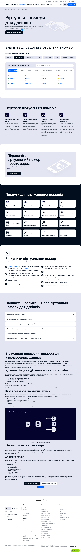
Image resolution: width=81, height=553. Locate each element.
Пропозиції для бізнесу (28, 529)
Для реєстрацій (62, 519)
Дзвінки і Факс (48, 57)
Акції (61, 1)
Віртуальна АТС (36, 4)
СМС (39, 57)
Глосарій (25, 515)
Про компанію (26, 520)
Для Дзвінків (18, 57)
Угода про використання (17, 545)
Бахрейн (45, 83)
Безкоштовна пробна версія (29, 533)
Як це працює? (72, 1)
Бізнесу (51, 4)
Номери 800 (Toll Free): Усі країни (30, 538)
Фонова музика (44, 531)
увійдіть (25, 268)
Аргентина (29, 81)
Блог (53, 1)
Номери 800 (29, 4)
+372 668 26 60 (15, 508)
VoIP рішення (26, 513)
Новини (25, 509)
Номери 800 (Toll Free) (68, 57)
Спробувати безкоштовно (14, 32)
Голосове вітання (45, 517)
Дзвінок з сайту (44, 525)
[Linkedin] (75, 546)
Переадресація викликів (46, 521)
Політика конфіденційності (29, 545)
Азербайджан (46, 75)
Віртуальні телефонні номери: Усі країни (30, 536)
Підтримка (48, 1)
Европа (36, 70)
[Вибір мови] (60, 4)
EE (8, 508)
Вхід (65, 4)
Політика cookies (15, 547)
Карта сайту (26, 540)
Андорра (61, 78)
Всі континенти (13, 70)
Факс (57, 57)
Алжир (11, 78)
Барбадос (28, 83)
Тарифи (47, 4)
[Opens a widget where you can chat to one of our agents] (75, 550)
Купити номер (72, 4)
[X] (73, 546)
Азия (29, 70)
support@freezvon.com (12, 511)
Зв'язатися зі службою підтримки (32, 483)
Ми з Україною (8, 545)
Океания (57, 70)
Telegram (9, 516)
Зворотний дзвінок (45, 515)
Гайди (24, 507)
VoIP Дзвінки (44, 507)
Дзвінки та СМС (30, 57)
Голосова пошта (45, 519)
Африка (22, 70)
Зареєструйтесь (13, 266)
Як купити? (65, 1)
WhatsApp (9, 519)
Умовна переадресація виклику (48, 523)
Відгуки (56, 1)
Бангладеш (12, 83)
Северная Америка (47, 70)
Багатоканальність (45, 537)
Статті (24, 511)
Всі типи (9, 57)
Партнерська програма (28, 531)
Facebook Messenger (12, 514)
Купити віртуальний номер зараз (49, 483)
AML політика (8, 547)
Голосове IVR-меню (45, 513)
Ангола (44, 78)
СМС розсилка (44, 533)
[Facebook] (71, 546)
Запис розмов (44, 511)
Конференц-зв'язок (45, 535)
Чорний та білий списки (46, 529)
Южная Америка (68, 70)
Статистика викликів (46, 527)
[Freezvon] (11, 5)
